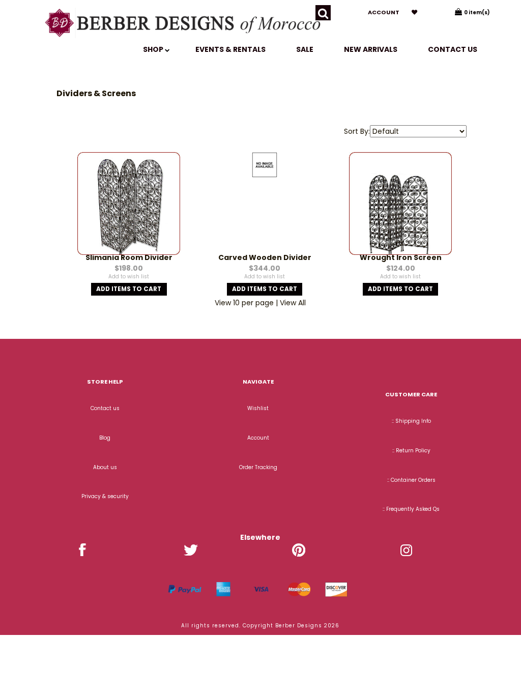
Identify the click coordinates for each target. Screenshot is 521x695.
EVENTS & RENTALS (230, 49)
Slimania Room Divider (128, 257)
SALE (304, 49)
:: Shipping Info (411, 421)
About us (105, 467)
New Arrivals (370, 49)
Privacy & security (105, 496)
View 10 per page (244, 303)
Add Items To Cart (128, 289)
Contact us (452, 49)
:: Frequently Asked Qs (411, 509)
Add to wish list (128, 276)
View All (293, 303)
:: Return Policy (411, 450)
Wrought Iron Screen (401, 257)
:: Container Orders (411, 480)
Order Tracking (258, 467)
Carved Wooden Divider (264, 257)
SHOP (154, 49)
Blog (104, 438)
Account (383, 12)
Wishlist (258, 408)
